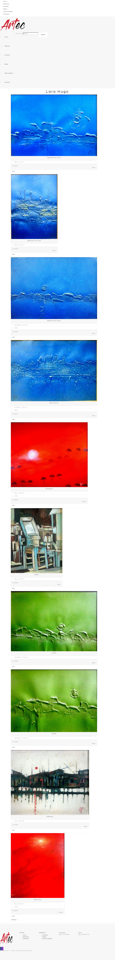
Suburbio (50, 816)
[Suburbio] (50, 782)
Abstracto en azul (54, 157)
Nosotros (6, 4)
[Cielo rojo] (37, 865)
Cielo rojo (37, 899)
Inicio (5, 1)
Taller (36, 574)
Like (13, 171)
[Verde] (54, 621)
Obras (5, 9)
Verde (54, 653)
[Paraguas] (49, 454)
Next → (15, 919)
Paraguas (49, 488)
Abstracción (54, 402)
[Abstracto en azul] (54, 125)
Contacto (6, 14)
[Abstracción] (54, 370)
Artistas (6, 6)
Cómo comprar (8, 11)
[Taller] (36, 540)
